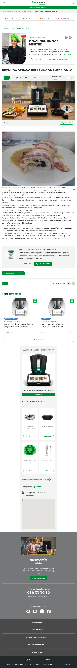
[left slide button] (4, 340)
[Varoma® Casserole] (47, 416)
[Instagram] (42, 611)
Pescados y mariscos (11, 318)
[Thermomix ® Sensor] (47, 450)
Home (4, 11)
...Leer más (67, 54)
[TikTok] (49, 611)
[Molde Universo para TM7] (29, 450)
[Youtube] (35, 611)
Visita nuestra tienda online (38, 7)
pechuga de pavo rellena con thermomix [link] (46, 11)
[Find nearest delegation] (3, 2)
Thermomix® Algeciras (13, 11)
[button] (73, 2)
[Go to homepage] (38, 3)
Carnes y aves (46, 318)
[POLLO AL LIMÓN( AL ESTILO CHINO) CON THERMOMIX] (57, 308)
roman (24, 11)
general (30, 11)
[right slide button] (73, 340)
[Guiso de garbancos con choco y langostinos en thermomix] (20, 308)
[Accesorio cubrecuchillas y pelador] (29, 416)
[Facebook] (28, 611)
